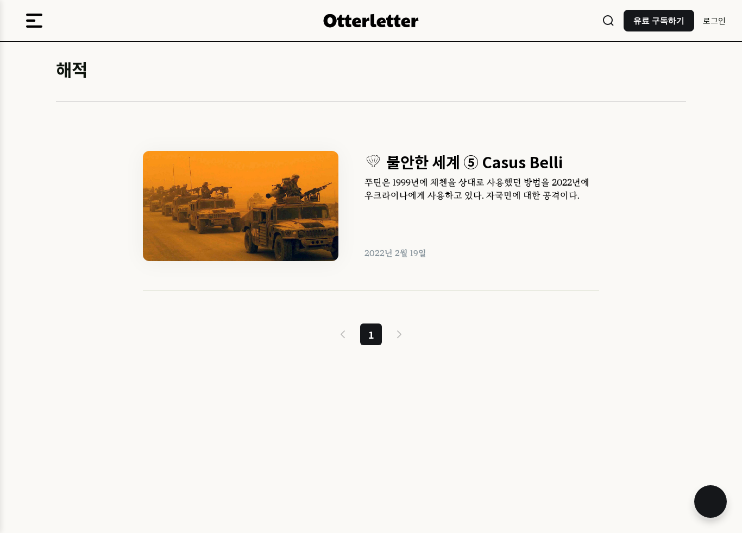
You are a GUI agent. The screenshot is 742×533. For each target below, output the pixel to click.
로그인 (714, 20)
